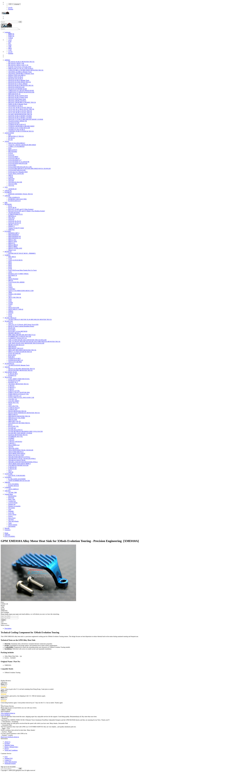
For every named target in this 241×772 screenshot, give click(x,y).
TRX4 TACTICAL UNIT (16, 455)
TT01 (10, 299)
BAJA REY (12, 329)
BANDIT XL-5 (13, 382)
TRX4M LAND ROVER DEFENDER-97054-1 (23, 462)
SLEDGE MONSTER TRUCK (18, 435)
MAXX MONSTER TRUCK (17, 411)
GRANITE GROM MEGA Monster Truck (21, 73)
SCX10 (10, 153)
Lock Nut (11, 513)
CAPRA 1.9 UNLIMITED (16, 146)
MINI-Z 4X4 (12, 240)
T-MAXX (11, 440)
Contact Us (8, 760)
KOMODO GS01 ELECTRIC (17, 199)
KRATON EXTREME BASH (17, 89)
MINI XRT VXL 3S (14, 421)
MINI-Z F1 (11, 243)
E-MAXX (11, 385)
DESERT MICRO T (14, 333)
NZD (9, 45)
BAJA (10, 206)
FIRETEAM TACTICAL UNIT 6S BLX (20, 68)
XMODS (7, 482)
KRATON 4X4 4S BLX (15, 78)
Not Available (5, 612)
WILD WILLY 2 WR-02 (15, 309)
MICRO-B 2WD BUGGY (16, 345)
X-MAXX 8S (12, 469)
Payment (7, 743)
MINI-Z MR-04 (13, 245)
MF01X (10, 280)
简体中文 (11, 36)
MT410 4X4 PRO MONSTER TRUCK (20, 370)
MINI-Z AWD (12, 241)
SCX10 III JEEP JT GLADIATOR (18, 162)
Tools (10, 523)
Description (8, 628)
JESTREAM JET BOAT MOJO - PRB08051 (22, 253)
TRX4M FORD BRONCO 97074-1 (19, 457)
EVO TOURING (13, 484)
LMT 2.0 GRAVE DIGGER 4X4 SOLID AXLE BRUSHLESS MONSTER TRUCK (34, 341)
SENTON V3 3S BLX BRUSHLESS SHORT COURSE (25, 119)
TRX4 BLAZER (13, 448)
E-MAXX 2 (12, 387)
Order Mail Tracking (11, 762)
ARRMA (7, 60)
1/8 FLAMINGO (13, 489)
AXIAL (7, 141)
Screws (10, 516)
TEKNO (7, 367)
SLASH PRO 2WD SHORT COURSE (20, 433)
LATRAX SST (12, 409)
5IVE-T (10, 323)
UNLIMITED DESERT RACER (18, 465)
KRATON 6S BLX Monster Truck (18, 80)
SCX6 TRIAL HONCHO (16, 173)
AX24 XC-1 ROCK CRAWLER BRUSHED (22, 145)
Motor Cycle (12, 250)
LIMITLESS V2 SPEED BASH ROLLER (21, 92)
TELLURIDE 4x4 (13, 445)
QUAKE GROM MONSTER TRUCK (20, 114)
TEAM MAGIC (9, 363)
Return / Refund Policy (11, 747)
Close (8, 709)
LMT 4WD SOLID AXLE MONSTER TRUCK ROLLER (26, 343)
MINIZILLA (12, 216)
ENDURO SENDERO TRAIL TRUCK (20, 194)
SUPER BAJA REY (14, 358)
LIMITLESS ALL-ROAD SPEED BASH (21, 90)
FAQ (6, 756)
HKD (10, 48)
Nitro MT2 (11, 218)
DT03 (10, 267)
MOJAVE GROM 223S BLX (17, 100)
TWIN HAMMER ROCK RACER (19, 480)
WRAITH (11, 179)
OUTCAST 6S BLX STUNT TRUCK (20, 111)
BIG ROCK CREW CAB (16, 63)
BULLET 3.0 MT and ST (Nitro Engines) (20, 209)
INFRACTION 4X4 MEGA (17, 75)
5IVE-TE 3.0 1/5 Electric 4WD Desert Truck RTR (23, 324)
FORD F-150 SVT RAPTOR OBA (19, 392)
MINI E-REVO (13, 414)
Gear (9, 509)
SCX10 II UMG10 (14, 158)
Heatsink (11, 511)
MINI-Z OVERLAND (15, 248)
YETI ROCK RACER (15, 182)
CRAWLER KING (14, 212)
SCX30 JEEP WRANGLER (17, 170)
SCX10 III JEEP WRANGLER (17, 163)
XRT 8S (10, 472)
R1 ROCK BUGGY (14, 201)
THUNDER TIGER (11, 372)
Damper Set (11, 504)
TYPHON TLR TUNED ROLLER (19, 128)
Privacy (7, 748)
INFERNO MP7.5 (13, 233)
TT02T (10, 304)
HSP (6, 202)
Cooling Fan (12, 501)
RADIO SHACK (13, 485)
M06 (9, 277)
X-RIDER (8, 487)
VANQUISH (8, 474)
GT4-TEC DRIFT (13, 401)
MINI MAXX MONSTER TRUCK (19, 416)
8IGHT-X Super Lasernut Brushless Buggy (21, 326)
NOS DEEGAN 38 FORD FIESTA (19, 423)
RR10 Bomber (12, 151)
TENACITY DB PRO (15, 362)
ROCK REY (12, 355)
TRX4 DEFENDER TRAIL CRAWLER (20, 450)
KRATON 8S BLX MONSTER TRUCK (20, 85)
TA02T (10, 287)
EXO (9, 148)
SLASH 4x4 (12, 428)
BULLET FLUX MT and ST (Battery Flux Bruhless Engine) (26, 211)
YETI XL (11, 185)
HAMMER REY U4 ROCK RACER (19, 336)
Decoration (11, 508)
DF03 (10, 265)
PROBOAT (8, 251)
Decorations (11, 526)
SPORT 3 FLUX (13, 224)
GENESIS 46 (12, 189)
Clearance (7, 530)
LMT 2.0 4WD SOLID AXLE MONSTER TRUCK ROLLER (27, 340)
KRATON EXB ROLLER (16, 87)
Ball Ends (11, 497)
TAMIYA (7, 255)
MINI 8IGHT (12, 346)
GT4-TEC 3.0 (12, 399)
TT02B (10, 302)
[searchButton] (19, 29)
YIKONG (8, 491)
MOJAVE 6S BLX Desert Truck (18, 97)
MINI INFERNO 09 (14, 236)
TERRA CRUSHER (14, 294)
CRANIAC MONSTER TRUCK (18, 384)
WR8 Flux (11, 229)
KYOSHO (8, 231)
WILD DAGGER (13, 307)
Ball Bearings (12, 496)
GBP (9, 46)
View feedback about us (8, 713)
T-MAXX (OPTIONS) (15, 441)
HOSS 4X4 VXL (13, 402)
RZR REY (11, 357)
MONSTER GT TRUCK (16, 136)
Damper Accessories (14, 506)
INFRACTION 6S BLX (15, 77)
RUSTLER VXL (13, 426)
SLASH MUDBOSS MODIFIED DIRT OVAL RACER (25, 431)
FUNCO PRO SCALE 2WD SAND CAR (21, 397)
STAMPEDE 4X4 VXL (15, 436)
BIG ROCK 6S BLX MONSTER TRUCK (21, 61)
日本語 (10, 38)
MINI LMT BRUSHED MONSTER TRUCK (22, 350)
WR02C (10, 311)
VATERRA (8, 477)
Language (7, 32)
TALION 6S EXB (13, 123)
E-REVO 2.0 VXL (14, 391)
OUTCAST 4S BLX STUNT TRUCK (20, 107)
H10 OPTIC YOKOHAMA (16, 475)
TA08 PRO (11, 289)
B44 (9, 134)
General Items (9, 494)
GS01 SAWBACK (14, 197)
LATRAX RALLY (14, 407)
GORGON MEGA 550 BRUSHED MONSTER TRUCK (25, 70)
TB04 (10, 292)
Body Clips (11, 499)
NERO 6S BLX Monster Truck (17, 104)
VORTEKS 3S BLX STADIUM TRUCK (21, 131)
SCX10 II (11, 155)
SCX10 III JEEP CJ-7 (14, 160)
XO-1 (10, 470)
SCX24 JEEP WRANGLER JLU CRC (20, 167)
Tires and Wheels (13, 521)
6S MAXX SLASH (14, 380)
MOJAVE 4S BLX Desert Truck (18, 95)
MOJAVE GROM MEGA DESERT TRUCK (22, 102)
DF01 (10, 262)
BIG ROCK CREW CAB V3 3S (18, 65)
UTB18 (10, 177)
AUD (10, 40)
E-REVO (11, 389)
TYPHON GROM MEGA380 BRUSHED (21, 126)
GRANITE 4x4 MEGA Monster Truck (20, 72)
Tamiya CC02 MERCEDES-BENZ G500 (21, 290)
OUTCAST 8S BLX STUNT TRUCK (20, 112)
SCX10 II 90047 (13, 156)
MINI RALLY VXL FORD (16, 418)
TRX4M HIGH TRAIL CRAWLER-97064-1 (22, 458)
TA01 (10, 284)
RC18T (10, 139)
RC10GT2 (11, 138)
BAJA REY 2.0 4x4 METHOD (17, 331)
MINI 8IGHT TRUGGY (15, 348)
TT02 (10, 301)
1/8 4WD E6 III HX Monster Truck (18, 365)
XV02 (10, 316)
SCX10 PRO (12, 165)
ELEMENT (8, 192)
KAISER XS (12, 375)
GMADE (7, 195)
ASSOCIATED (9, 133)
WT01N (10, 312)
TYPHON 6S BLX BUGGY (17, 124)
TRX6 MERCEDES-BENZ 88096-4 (19, 463)
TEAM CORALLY (10, 318)
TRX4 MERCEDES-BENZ (16, 453)
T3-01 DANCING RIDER (16, 282)
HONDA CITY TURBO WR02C (18, 273)
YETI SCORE (12, 184)
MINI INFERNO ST (14, 238)
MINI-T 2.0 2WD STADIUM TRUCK (20, 352)
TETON (10, 446)
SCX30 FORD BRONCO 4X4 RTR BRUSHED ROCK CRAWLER (29, 168)
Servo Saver (12, 518)
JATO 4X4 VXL (13, 406)
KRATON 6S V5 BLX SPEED (17, 84)
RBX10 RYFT (12, 150)
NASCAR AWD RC (14, 353)
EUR (9, 41)
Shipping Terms (9, 745)
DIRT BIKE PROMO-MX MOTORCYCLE (21, 335)
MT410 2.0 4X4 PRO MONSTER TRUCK (21, 368)
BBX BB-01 (12, 257)
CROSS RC (8, 190)
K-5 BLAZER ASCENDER (17, 479)
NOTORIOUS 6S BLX (15, 106)
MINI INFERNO (13, 234)
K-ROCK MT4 (13, 374)
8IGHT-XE (11, 328)
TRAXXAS (8, 377)
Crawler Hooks (12, 502)
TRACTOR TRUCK (14, 297)
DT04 (10, 268)
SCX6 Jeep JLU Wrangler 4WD (18, 172)
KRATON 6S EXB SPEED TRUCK (19, 82)
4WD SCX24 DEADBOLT (16, 143)
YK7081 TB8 (12, 492)
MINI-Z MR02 (12, 246)
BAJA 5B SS (12, 207)
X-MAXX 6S (12, 467)
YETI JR (11, 180)
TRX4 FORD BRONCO (16, 452)
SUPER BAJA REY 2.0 (15, 360)
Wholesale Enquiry (10, 763)
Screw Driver (12, 514)
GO (20, 22)
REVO (10, 424)
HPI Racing (8, 204)
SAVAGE (11, 219)
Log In (10, 7)
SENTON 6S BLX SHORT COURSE (20, 117)
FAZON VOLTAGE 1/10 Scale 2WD (19, 67)
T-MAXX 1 (11, 443)
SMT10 (10, 175)
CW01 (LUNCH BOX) (15, 260)
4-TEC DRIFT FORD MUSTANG (19, 379)
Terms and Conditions (11, 750)
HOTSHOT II (12, 275)
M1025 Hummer (13, 279)
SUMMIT (11, 438)
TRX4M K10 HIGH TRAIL (17, 460)
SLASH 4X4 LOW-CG (15, 430)
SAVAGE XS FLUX (14, 223)
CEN (6, 187)
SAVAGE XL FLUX (14, 221)
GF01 (10, 272)
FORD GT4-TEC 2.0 (14, 396)
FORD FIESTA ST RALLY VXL (18, 394)
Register (10, 9)
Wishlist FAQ (9, 758)
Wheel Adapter (12, 525)
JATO (10, 404)
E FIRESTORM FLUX (15, 214)
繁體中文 (11, 34)
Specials (7, 528)
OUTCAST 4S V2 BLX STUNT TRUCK (21, 109)
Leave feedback (5, 715)
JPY (9, 43)
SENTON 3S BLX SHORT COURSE (20, 116)
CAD (10, 50)
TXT (9, 306)
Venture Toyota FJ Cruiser (16, 228)
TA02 (10, 285)
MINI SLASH (12, 419)
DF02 (10, 263)
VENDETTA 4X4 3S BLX (16, 129)
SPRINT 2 (11, 226)
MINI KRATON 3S (14, 94)
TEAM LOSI (9, 321)
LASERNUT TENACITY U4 (17, 338)
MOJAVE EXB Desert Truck (17, 99)
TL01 (10, 296)
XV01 (10, 314)
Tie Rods (11, 519)
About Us (7, 742)
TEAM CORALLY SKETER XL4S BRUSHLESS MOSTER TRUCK (30, 319)
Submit (3, 620)
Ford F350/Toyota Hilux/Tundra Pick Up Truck (22, 270)
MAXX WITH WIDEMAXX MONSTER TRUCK (24, 413)
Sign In (3, 709)
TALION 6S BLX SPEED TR (17, 121)
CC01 (10, 258)
